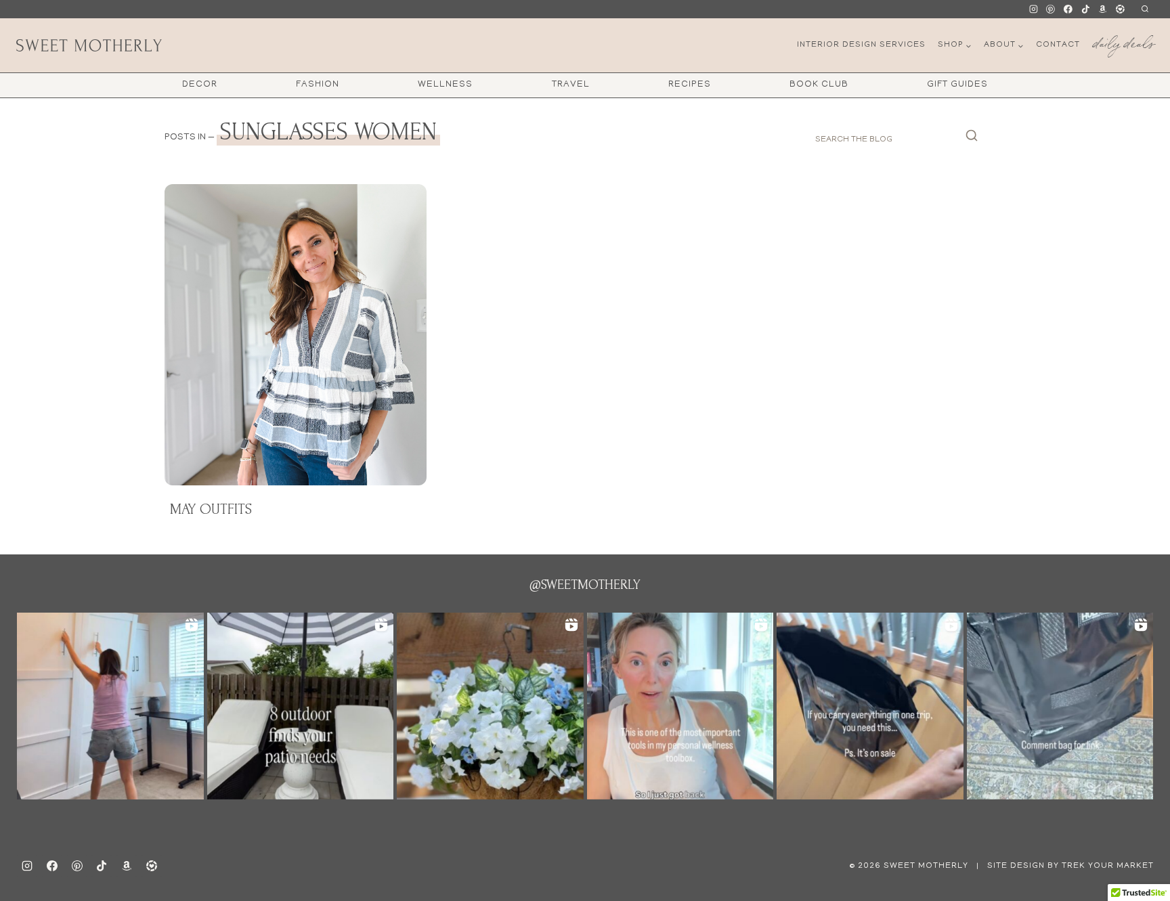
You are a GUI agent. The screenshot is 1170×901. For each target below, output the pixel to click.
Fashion (317, 85)
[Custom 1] (1103, 9)
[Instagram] (1033, 9)
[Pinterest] (1051, 9)
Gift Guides (957, 85)
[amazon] (126, 866)
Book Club (818, 85)
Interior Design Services (861, 45)
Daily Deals (1123, 40)
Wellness (445, 85)
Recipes (689, 85)
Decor (199, 85)
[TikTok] (1085, 9)
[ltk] (1120, 9)
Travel (571, 85)
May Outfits (211, 509)
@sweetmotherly (585, 584)
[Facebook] (1068, 9)
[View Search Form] (1144, 9)
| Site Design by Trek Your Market (1064, 866)
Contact (1058, 45)
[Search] (972, 139)
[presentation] (296, 334)
